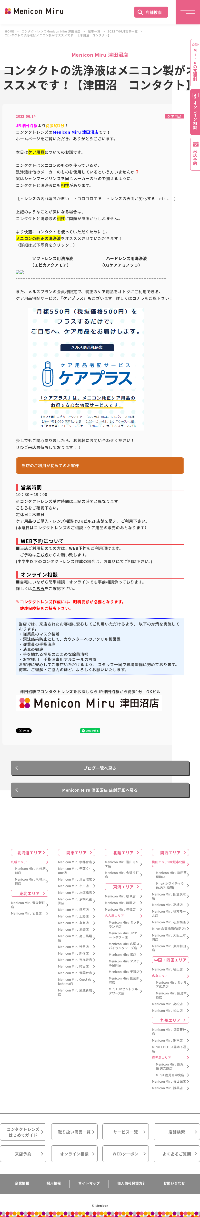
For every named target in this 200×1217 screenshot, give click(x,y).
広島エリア (160, 976)
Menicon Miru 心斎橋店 (169, 922)
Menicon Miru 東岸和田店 (169, 948)
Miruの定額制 (195, 64)
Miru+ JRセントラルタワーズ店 (123, 991)
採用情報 (54, 1183)
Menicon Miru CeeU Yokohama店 (74, 982)
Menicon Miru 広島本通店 (171, 995)
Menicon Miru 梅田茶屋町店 (171, 875)
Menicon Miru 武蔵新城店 (75, 992)
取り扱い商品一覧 (74, 1132)
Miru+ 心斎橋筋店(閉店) (169, 929)
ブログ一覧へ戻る (100, 768)
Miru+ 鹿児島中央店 (170, 1075)
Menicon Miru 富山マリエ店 (122, 864)
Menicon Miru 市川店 (73, 886)
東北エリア (29, 893)
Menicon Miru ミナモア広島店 (171, 984)
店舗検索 (154, 12)
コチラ (138, 298)
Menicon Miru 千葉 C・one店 (74, 871)
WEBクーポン (126, 1154)
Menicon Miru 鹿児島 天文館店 (169, 1066)
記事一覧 (94, 31)
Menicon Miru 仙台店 (26, 913)
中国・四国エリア (170, 960)
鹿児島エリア (161, 1058)
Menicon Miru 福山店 (167, 969)
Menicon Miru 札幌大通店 (30, 881)
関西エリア (170, 852)
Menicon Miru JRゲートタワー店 (123, 935)
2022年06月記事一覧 (123, 31)
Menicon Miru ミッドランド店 (124, 924)
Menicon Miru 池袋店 (73, 929)
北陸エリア (123, 852)
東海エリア (123, 887)
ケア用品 (174, 116)
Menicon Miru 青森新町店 (28, 905)
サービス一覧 (125, 1132)
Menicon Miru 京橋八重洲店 (75, 901)
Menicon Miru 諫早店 (167, 1088)
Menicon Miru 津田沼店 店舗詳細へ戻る (100, 790)
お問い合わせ (174, 1183)
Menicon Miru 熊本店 (167, 1040)
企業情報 (22, 1183)
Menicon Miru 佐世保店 (169, 1081)
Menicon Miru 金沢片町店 (122, 875)
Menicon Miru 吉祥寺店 (75, 960)
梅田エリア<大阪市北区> (168, 864)
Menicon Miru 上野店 (73, 916)
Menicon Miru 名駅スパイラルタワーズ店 (124, 946)
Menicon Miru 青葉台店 (75, 973)
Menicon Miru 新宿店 (73, 953)
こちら (22, 508)
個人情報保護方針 (131, 1183)
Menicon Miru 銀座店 (73, 910)
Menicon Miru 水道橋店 (75, 893)
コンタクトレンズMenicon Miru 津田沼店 (50, 31)
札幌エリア (19, 862)
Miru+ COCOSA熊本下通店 (169, 1049)
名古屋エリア (114, 916)
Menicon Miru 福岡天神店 (169, 1032)
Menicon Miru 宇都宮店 (75, 862)
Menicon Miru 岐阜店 (120, 896)
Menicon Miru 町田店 (73, 966)
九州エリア (170, 1020)
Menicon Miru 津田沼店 (75, 879)
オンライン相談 (74, 1154)
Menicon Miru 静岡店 (120, 903)
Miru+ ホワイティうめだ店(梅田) (170, 886)
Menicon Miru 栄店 (122, 955)
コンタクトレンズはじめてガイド (23, 1132)
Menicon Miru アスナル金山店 (124, 963)
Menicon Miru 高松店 (167, 1004)
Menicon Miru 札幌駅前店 (30, 871)
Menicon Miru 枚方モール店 (169, 913)
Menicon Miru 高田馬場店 (75, 938)
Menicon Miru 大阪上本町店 (169, 937)
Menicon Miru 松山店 (167, 1011)
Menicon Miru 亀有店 (73, 923)
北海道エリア (29, 852)
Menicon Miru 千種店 (124, 972)
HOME (9, 31)
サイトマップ (89, 1183)
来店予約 (23, 1154)
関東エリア (76, 852)
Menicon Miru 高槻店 (167, 905)
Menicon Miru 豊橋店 (120, 909)
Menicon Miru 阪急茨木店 (169, 896)
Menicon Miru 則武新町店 (124, 980)
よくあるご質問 (176, 1154)
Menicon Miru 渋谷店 (73, 947)
